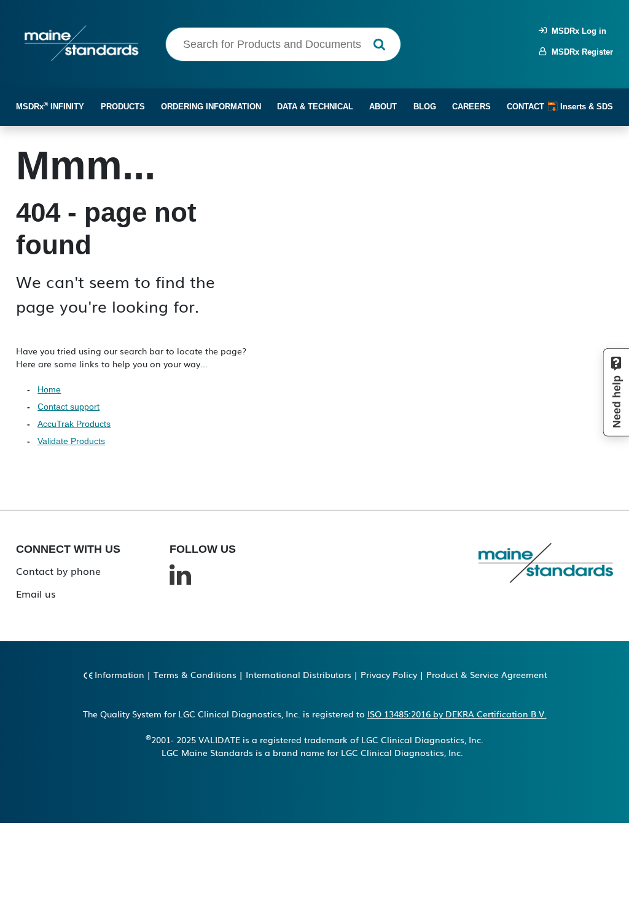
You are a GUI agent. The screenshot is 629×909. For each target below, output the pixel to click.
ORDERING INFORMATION (211, 106)
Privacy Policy (389, 674)
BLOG (424, 106)
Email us (36, 593)
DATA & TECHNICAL (315, 106)
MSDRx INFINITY (50, 106)
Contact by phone (58, 570)
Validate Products (71, 441)
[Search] (379, 44)
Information (119, 674)
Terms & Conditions (195, 674)
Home (49, 389)
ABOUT (383, 106)
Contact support (68, 407)
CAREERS (471, 106)
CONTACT (525, 106)
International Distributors (298, 674)
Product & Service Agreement (486, 674)
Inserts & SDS (585, 106)
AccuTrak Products (74, 424)
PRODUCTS (123, 106)
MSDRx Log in (576, 31)
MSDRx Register (580, 52)
